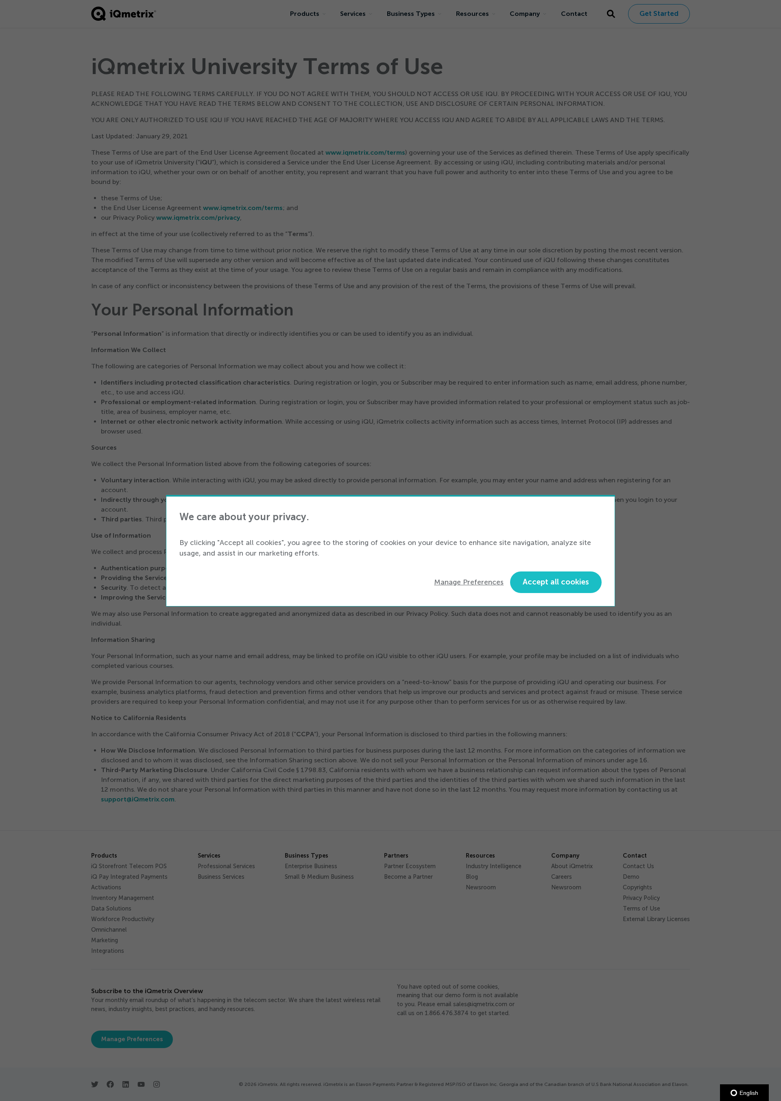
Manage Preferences (469, 582)
